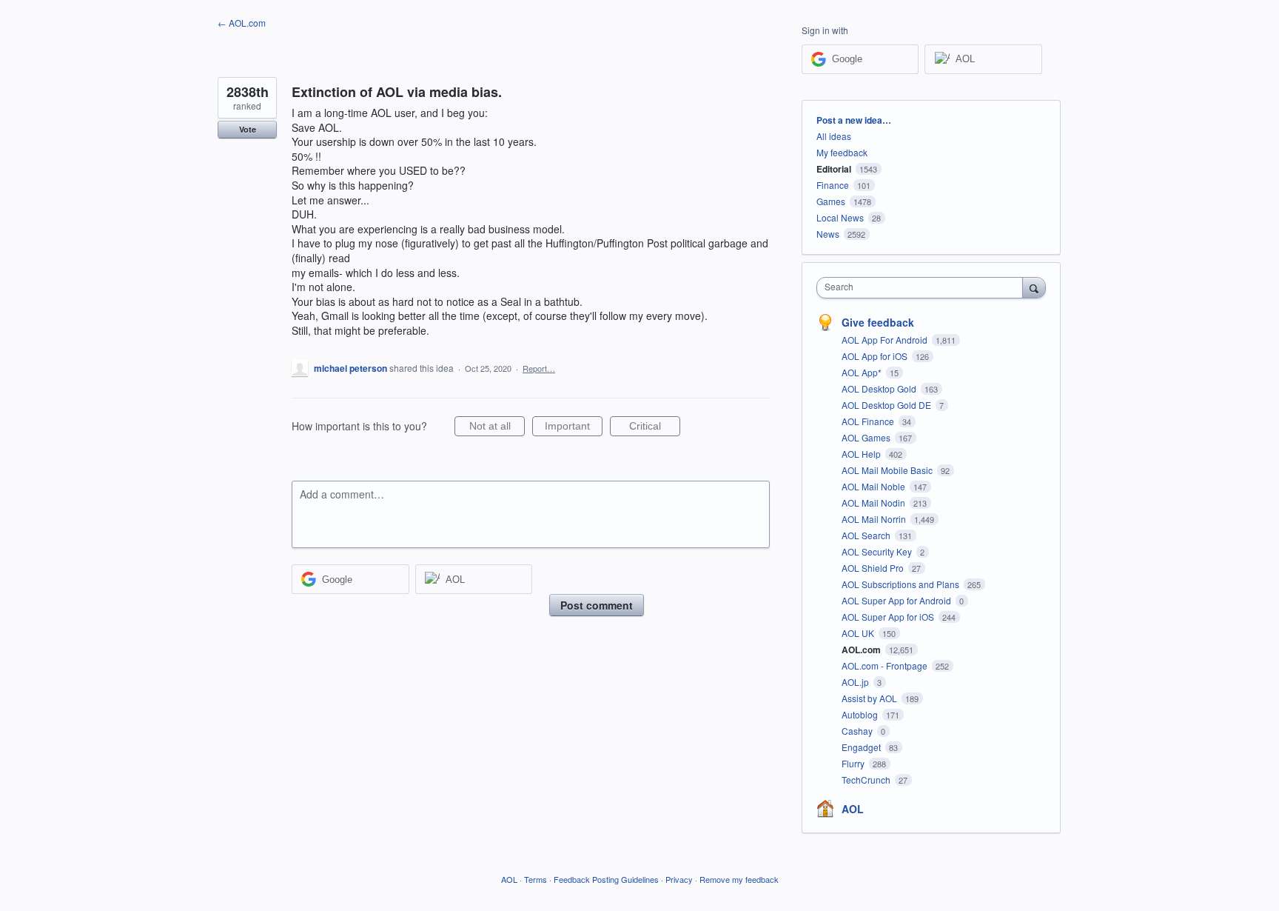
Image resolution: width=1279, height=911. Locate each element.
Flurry (854, 763)
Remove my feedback (739, 879)
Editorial (833, 169)
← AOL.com (242, 22)
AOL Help (862, 453)
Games (830, 201)
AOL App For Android (886, 339)
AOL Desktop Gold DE (887, 404)
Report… (539, 368)
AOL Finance (869, 421)
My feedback (841, 152)
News (827, 233)
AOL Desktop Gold (880, 388)
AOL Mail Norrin (875, 519)
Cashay (858, 730)
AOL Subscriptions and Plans (901, 584)
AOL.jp (856, 681)
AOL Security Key (878, 551)
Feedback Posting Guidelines (606, 879)
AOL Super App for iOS (889, 616)
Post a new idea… (853, 120)
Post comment (596, 605)
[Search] (1034, 287)
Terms (535, 879)
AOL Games (867, 437)
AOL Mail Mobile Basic (888, 470)
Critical (654, 428)
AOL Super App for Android (897, 600)
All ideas (833, 136)
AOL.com (862, 649)
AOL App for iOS (876, 356)
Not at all (497, 428)
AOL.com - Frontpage (886, 665)
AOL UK (859, 633)
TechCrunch (867, 779)
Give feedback (878, 322)
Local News (840, 217)
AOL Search (867, 535)
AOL (853, 808)
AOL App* (863, 372)
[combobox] (923, 287)
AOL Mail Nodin (874, 502)
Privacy (679, 879)
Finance (832, 184)
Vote (247, 129)
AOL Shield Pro (874, 567)
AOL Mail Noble (874, 486)
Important (573, 428)
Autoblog (861, 714)
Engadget (862, 747)
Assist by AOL (870, 698)
